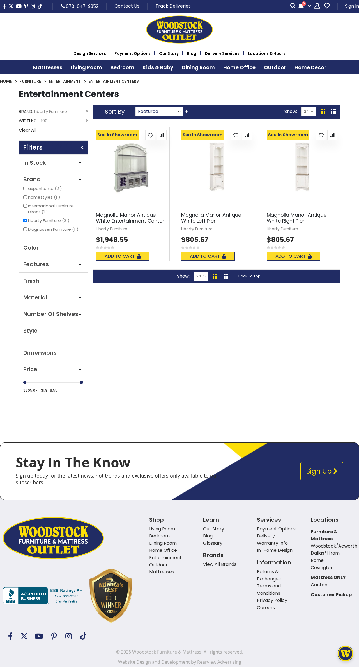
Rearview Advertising (219, 662)
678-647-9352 (81, 6)
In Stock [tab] (34, 163)
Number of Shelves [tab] (50, 314)
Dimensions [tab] (40, 353)
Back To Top (249, 276)
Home (6, 81)
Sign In (352, 6)
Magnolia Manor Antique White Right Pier (296, 218)
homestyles (45, 197)
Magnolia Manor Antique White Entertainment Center (130, 218)
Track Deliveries (173, 6)
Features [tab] (36, 264)
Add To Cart (120, 256)
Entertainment (65, 81)
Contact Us (126, 6)
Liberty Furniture (49, 220)
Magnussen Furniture (54, 229)
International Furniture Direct (51, 209)
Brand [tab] (32, 179)
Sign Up (319, 471)
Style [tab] (30, 330)
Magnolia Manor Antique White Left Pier (211, 218)
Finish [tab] (31, 281)
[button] (150, 135)
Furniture (30, 81)
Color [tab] (31, 248)
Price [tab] (30, 369)
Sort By (115, 111)
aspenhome (45, 188)
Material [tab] (35, 297)
